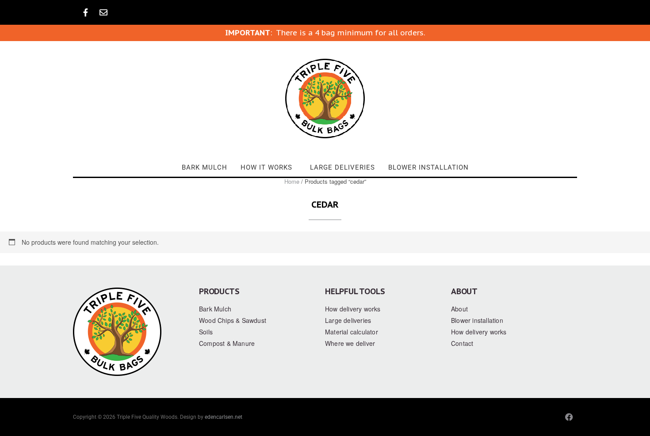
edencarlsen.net (223, 417)
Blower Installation (428, 167)
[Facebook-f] (85, 12)
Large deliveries (342, 167)
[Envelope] (103, 12)
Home (291, 181)
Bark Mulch (204, 167)
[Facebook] (569, 417)
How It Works (266, 167)
